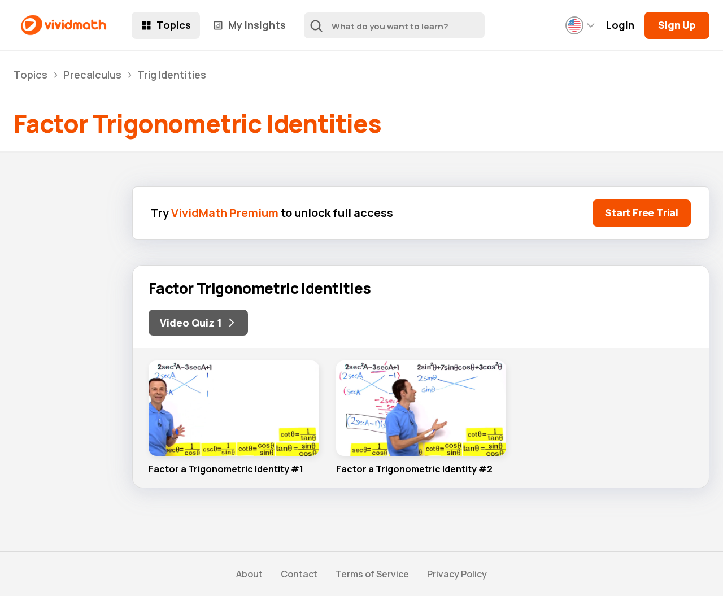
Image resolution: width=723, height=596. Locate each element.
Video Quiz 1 (191, 322)
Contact (299, 574)
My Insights (257, 25)
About (249, 574)
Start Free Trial (641, 212)
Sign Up (677, 25)
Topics (173, 25)
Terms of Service (372, 574)
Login (620, 25)
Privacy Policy (457, 574)
